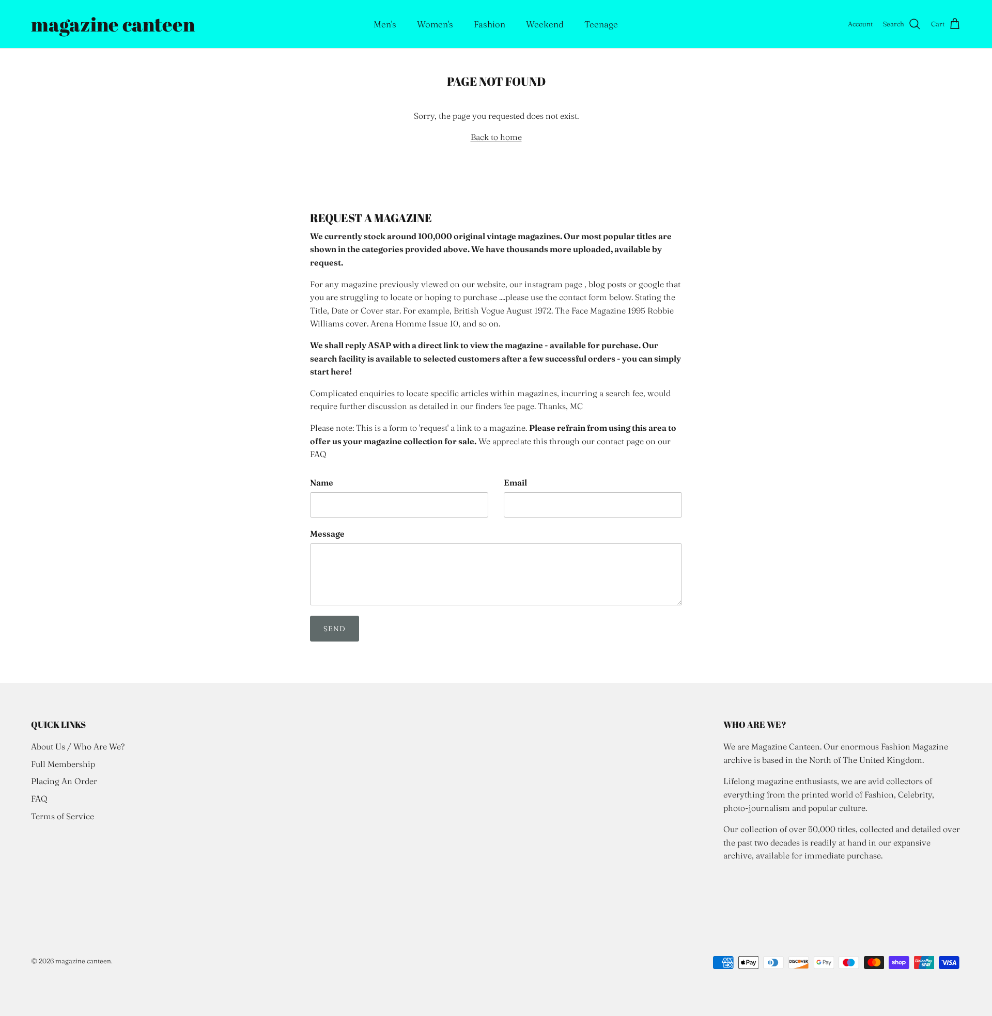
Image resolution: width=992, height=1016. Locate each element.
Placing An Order (64, 781)
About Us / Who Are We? (78, 746)
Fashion (489, 24)
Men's (385, 24)
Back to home (496, 137)
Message (327, 533)
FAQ (39, 798)
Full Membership (63, 764)
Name (321, 482)
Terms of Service (62, 816)
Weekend (545, 24)
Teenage (601, 24)
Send (334, 628)
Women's (435, 24)
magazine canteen (83, 961)
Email (515, 482)
